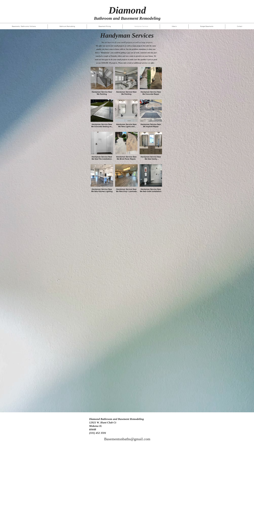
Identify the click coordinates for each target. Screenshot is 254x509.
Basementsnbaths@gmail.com (127, 439)
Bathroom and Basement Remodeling (127, 18)
